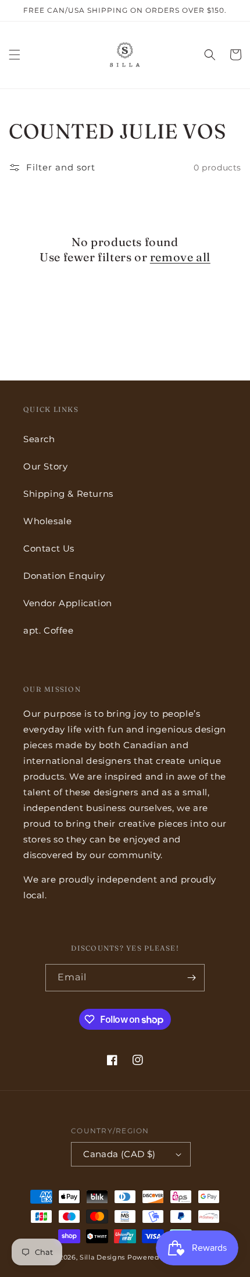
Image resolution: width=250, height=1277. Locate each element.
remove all (180, 257)
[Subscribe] (191, 977)
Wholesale (47, 521)
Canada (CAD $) (119, 1153)
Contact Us (48, 548)
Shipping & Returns (68, 493)
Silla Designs (102, 1257)
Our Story (45, 466)
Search (39, 438)
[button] (14, 54)
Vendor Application (67, 603)
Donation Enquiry (64, 575)
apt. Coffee (48, 630)
